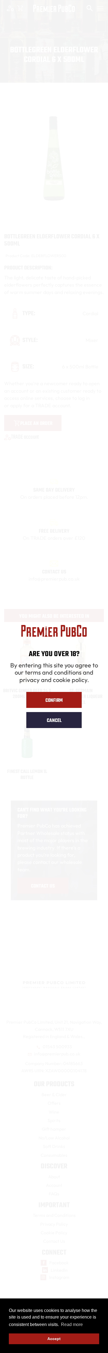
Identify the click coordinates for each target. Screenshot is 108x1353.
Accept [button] (54, 1338)
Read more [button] (72, 1324)
